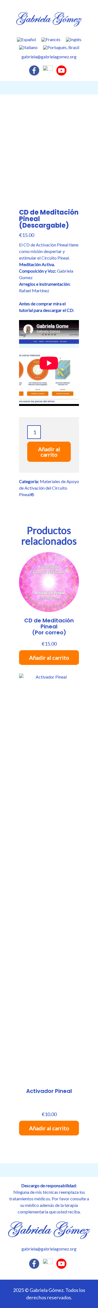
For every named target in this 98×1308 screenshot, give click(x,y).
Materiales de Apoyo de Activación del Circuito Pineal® (49, 488)
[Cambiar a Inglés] (73, 39)
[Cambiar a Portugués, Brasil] (61, 47)
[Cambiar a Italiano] (28, 47)
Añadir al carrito (49, 452)
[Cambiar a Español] (26, 39)
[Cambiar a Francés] (51, 39)
